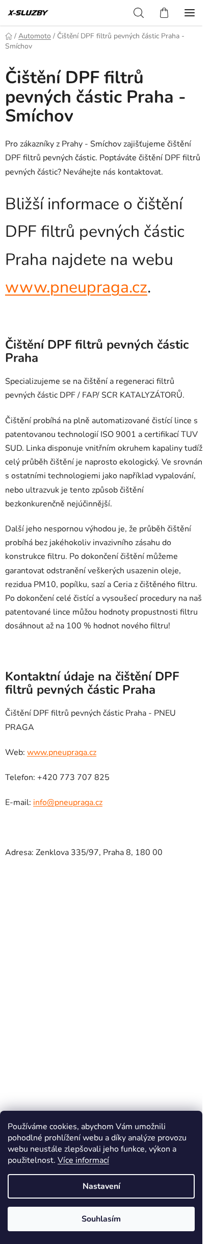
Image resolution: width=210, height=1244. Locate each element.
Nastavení (101, 1186)
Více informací (83, 1160)
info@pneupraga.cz (67, 802)
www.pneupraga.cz (76, 287)
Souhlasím (101, 1219)
